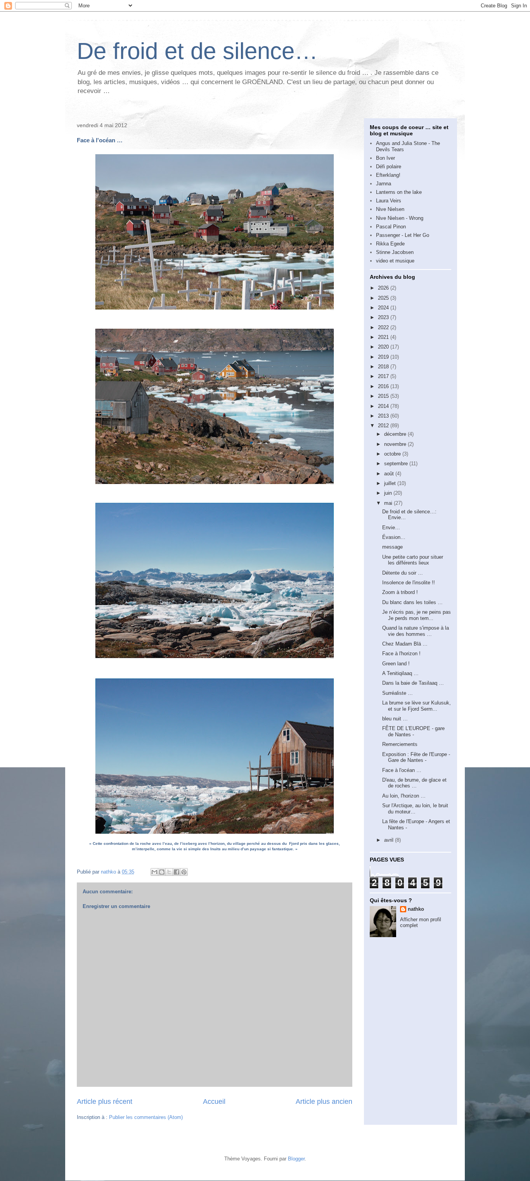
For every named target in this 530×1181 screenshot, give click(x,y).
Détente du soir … (402, 573)
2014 (384, 406)
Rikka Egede (390, 244)
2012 (384, 425)
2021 (384, 337)
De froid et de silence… (197, 51)
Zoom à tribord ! (400, 592)
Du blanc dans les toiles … (412, 602)
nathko (416, 909)
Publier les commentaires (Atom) (146, 1117)
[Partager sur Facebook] (176, 872)
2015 (384, 396)
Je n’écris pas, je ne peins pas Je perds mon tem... (416, 615)
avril (389, 840)
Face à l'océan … (401, 770)
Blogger (296, 1159)
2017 (384, 376)
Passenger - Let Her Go (402, 235)
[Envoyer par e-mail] (154, 872)
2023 (384, 317)
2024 (384, 308)
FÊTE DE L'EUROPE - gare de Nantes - (413, 731)
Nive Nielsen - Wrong (399, 218)
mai (389, 503)
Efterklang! (388, 175)
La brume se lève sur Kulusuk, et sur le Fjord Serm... (416, 706)
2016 (384, 386)
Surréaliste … (397, 693)
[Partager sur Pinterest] (184, 872)
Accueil (214, 1101)
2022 (384, 327)
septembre (396, 463)
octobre (393, 454)
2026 (384, 288)
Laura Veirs (388, 201)
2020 (384, 347)
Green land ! (396, 663)
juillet (390, 483)
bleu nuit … (395, 719)
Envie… (391, 527)
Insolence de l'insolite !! (408, 582)
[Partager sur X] (169, 872)
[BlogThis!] (162, 872)
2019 (384, 357)
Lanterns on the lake (399, 192)
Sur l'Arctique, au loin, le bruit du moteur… (415, 809)
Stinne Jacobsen (395, 252)
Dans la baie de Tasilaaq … (413, 683)
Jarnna (383, 183)
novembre (396, 444)
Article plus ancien (324, 1101)
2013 (384, 416)
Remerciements (399, 744)
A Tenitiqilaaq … (400, 673)
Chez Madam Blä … (405, 644)
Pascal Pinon (391, 227)
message (392, 547)
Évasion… (393, 537)
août (389, 474)
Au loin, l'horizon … (404, 796)
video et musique (395, 261)
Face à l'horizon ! (401, 653)
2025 (384, 298)
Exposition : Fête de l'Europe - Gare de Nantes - (416, 757)
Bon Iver (385, 158)
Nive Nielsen (390, 209)
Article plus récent (104, 1101)
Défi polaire (388, 166)
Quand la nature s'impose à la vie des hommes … (415, 631)
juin (388, 493)
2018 (384, 366)
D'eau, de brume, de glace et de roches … (414, 783)
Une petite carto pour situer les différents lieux (412, 560)
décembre (396, 434)
